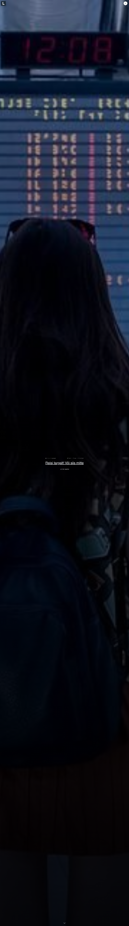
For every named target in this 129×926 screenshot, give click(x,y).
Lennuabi (54, 458)
